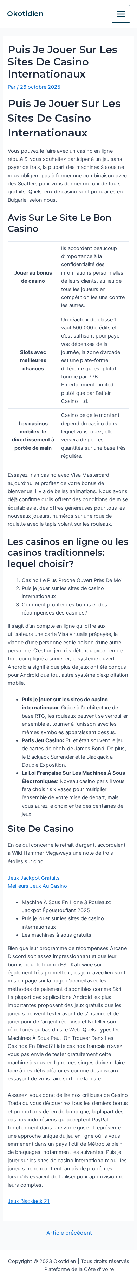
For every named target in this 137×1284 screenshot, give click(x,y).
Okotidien (25, 13)
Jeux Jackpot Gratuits (34, 878)
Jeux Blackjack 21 (29, 1201)
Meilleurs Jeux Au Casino (37, 886)
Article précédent (69, 1233)
